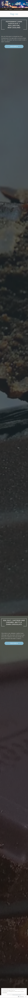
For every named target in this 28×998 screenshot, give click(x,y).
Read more (10, 47)
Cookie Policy (4, 992)
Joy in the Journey (18, 9)
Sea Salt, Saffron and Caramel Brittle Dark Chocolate (14, 622)
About (10, 9)
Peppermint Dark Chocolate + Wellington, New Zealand (14, 25)
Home (6, 9)
